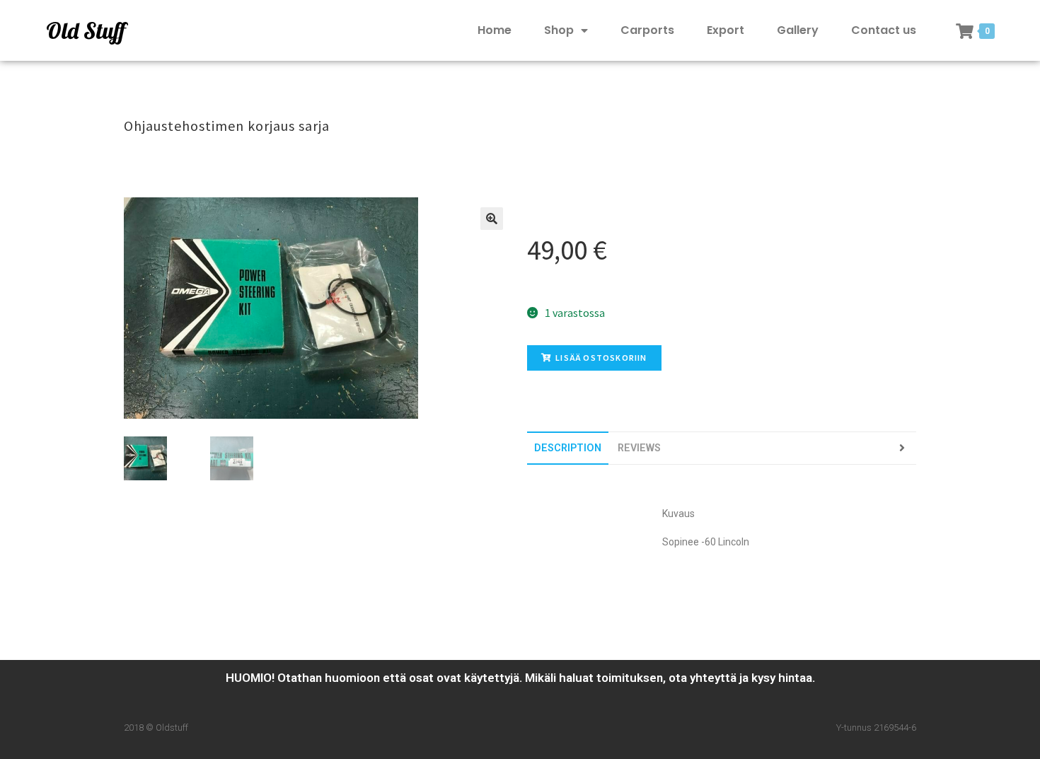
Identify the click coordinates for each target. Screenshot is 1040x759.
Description (567, 448)
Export (725, 30)
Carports (647, 30)
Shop (559, 30)
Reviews (639, 448)
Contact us (883, 30)
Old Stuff (85, 30)
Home (495, 30)
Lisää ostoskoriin (601, 357)
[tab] (567, 448)
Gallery (798, 30)
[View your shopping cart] (965, 31)
